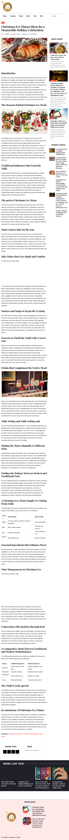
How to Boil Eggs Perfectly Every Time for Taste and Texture (61, 174)
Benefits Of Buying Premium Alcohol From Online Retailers (61, 213)
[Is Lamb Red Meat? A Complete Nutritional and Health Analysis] (52, 150)
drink (52, 118)
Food (3, 22)
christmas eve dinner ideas (32, 750)
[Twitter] (65, 6)
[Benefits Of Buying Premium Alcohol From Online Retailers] (52, 212)
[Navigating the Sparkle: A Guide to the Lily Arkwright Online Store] (60, 773)
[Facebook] (54, 6)
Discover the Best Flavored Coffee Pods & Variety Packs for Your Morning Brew (38, 823)
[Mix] (17, 752)
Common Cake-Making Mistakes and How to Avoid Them (25, 784)
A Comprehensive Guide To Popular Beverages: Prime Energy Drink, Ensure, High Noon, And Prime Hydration (61, 163)
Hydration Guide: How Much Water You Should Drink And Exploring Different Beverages (58, 124)
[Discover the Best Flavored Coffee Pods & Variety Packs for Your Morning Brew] (43, 773)
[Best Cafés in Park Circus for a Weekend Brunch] (9, 773)
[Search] (67, 16)
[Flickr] (56, 6)
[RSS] (63, 6)
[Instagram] (59, 6)
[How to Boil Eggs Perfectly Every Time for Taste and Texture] (52, 173)
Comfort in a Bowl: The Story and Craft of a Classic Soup (58, 57)
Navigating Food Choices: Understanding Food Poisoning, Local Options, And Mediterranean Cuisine (61, 185)
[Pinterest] (61, 6)
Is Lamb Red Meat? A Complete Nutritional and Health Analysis (61, 151)
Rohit (7, 34)
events (52, 80)
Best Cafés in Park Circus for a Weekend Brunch (8, 784)
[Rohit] (2, 34)
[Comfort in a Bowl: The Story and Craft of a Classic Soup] (58, 48)
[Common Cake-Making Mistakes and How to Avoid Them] (26, 773)
